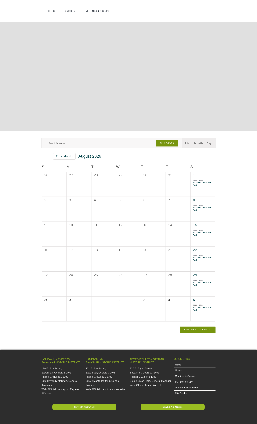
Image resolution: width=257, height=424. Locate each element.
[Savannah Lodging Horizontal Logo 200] (20, 5)
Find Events (167, 143)
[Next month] (48, 156)
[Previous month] (43, 156)
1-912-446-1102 (147, 377)
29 (195, 275)
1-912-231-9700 (103, 377)
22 (195, 250)
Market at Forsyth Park (202, 183)
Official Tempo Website (149, 385)
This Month (64, 156)
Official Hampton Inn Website (108, 389)
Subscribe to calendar (197, 329)
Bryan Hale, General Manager (154, 381)
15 (195, 225)
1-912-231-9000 (59, 377)
